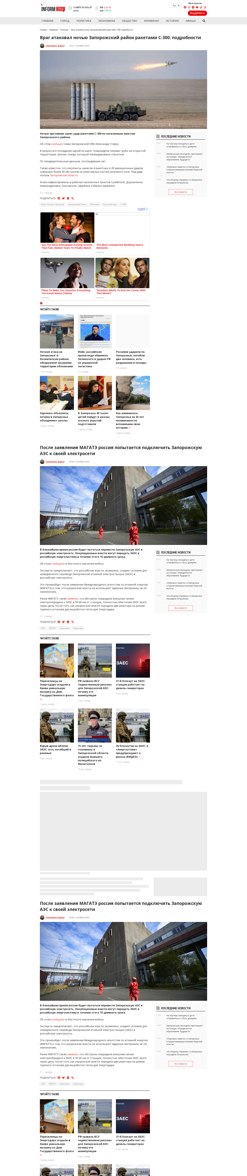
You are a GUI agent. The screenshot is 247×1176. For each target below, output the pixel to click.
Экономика (106, 20)
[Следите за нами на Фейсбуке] (185, 7)
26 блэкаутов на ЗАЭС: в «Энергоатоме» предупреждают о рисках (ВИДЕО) (132, 751)
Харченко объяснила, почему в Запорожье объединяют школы (54, 416)
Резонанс (64, 29)
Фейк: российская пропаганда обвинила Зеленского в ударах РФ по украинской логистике (94, 359)
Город (65, 20)
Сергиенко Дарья (55, 45)
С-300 (123, 204)
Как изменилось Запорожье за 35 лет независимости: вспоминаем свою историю (130, 420)
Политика (83, 20)
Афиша (191, 20)
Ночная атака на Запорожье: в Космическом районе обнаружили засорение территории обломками (56, 359)
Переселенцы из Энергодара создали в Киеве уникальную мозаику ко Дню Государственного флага (57, 688)
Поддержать (197, 13)
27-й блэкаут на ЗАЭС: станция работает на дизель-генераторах (130, 684)
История (172, 20)
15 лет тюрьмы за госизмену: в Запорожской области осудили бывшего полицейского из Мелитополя (93, 755)
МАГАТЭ (52, 628)
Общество (129, 20)
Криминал (151, 20)
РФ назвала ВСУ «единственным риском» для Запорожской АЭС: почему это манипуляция (95, 688)
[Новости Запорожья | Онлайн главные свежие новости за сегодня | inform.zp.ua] (53, 8)
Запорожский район (77, 204)
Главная (47, 20)
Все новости (181, 192)
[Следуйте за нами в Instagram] (189, 7)
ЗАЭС (43, 628)
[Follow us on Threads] (205, 7)
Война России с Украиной (52, 204)
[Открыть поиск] (204, 20)
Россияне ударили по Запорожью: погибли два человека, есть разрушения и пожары (131, 357)
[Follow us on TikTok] (201, 7)
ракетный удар (110, 204)
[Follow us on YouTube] (197, 7)
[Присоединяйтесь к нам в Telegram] (193, 7)
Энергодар (78, 628)
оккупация (64, 628)
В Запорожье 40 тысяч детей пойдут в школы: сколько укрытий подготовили (94, 418)
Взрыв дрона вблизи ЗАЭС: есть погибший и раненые (55, 749)
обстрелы (94, 204)
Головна (43, 29)
